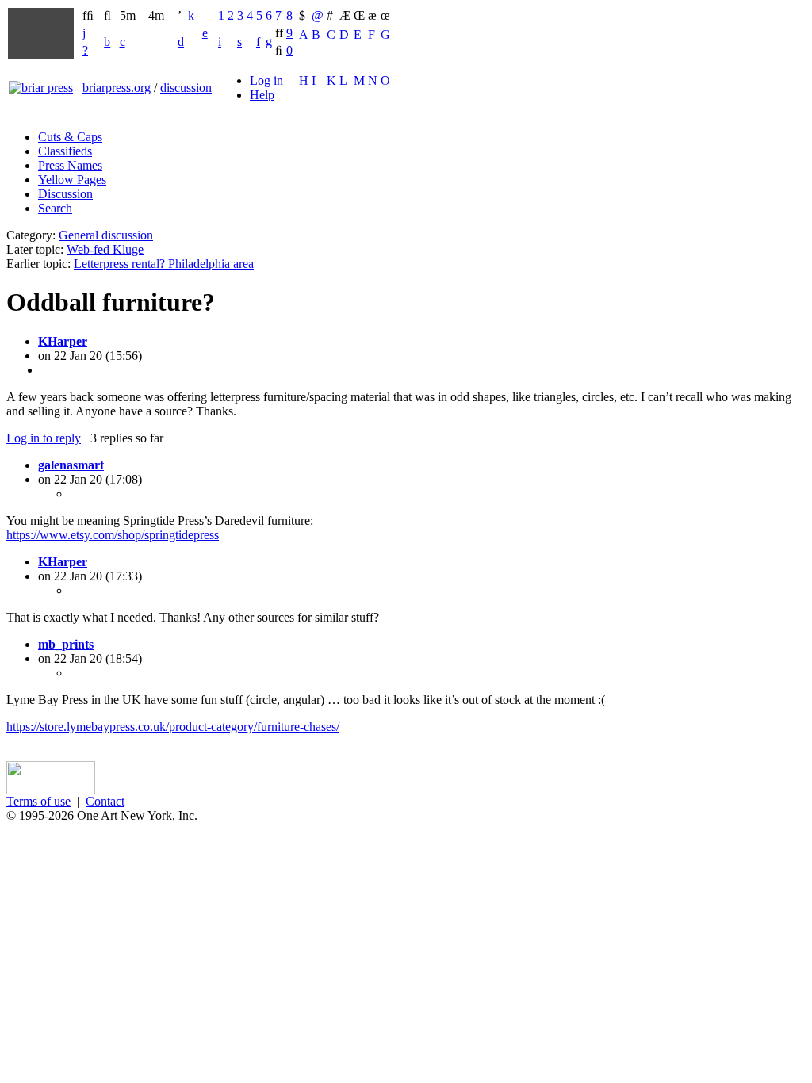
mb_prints (66, 644)
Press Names (70, 165)
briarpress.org (116, 87)
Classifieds (65, 151)
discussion (186, 87)
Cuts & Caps (70, 137)
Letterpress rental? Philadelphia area (164, 263)
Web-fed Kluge (105, 249)
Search (55, 208)
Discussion (65, 194)
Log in (266, 80)
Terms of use (38, 801)
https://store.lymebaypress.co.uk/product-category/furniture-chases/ (172, 726)
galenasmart (71, 465)
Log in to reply (43, 438)
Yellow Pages (72, 179)
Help (262, 94)
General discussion (106, 235)
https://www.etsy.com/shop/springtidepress (112, 535)
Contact (105, 801)
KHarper (62, 341)
